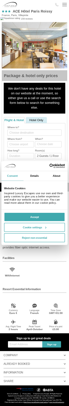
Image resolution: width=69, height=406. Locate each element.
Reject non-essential (34, 237)
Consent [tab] (12, 175)
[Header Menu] (64, 4)
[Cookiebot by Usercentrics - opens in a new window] (49, 166)
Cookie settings (32, 227)
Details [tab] (34, 175)
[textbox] (36, 132)
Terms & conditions (12, 394)
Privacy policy (26, 394)
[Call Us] (56, 4)
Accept (34, 217)
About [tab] (57, 175)
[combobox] (34, 133)
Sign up (51, 344)
